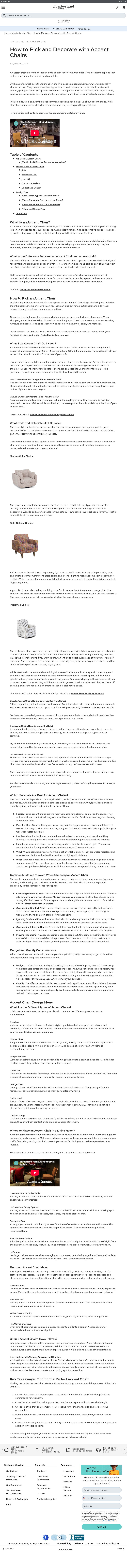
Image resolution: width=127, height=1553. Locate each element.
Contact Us (11, 1470)
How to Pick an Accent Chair (30, 166)
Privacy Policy (107, 1521)
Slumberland (22, 1543)
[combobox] (63, 15)
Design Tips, (17, 41)
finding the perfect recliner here (35, 289)
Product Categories (46, 1499)
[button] (124, 7)
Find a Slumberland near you (55, 334)
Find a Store (69, 1476)
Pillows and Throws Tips (33, 208)
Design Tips (22, 192)
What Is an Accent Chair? (28, 158)
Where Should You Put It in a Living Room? (42, 200)
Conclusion (21, 213)
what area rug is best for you (59, 783)
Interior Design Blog (21, 33)
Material (26, 178)
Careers (41, 1493)
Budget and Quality (31, 187)
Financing (67, 1481)
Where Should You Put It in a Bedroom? (41, 204)
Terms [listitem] (89, 1543)
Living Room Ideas (35, 41)
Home (7, 33)
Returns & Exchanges (17, 1499)
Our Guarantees (14, 1485)
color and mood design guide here (87, 693)
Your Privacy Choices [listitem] (107, 1543)
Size (24, 169)
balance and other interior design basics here (52, 414)
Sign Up (101, 1526)
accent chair (20, 72)
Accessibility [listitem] (64, 1543)
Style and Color (29, 174)
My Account (68, 1470)
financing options (44, 978)
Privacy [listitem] (79, 1543)
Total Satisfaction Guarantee (39, 903)
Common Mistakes (31, 183)
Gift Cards (67, 1495)
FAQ (8, 1504)
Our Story (42, 1470)
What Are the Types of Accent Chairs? (40, 195)
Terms (115, 1521)
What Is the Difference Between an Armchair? (44, 162)
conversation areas (102, 783)
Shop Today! (84, 28)
